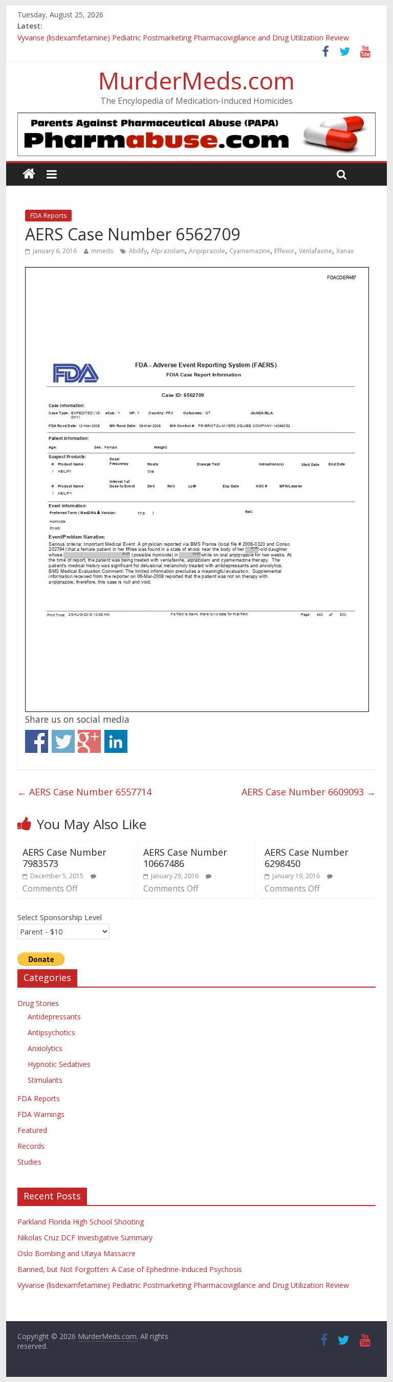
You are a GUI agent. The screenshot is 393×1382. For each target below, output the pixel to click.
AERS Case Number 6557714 (84, 792)
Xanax (345, 251)
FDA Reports (48, 215)
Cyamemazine (249, 251)
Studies (29, 1162)
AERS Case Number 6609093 (309, 792)
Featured (32, 1130)
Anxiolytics (45, 1048)
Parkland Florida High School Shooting (80, 1222)
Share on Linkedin (115, 741)
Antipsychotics (51, 1032)
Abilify (138, 251)
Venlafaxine (315, 251)
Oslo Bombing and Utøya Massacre (76, 1253)
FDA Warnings (40, 1114)
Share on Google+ (89, 741)
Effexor (284, 251)
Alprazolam (168, 251)
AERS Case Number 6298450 (306, 858)
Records (31, 1146)
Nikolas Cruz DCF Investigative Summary (84, 1237)
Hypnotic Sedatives (59, 1064)
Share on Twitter (63, 741)
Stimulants (45, 1080)
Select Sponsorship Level (59, 917)
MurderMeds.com (196, 80)
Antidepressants (54, 1016)
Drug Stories (38, 1003)
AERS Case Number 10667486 (185, 858)
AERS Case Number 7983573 (64, 858)
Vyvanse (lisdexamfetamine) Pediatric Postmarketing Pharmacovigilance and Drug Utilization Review (183, 41)
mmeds (102, 251)
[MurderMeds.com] (28, 174)
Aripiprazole (207, 251)
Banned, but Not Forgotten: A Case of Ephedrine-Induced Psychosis (129, 1269)
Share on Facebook (36, 741)
